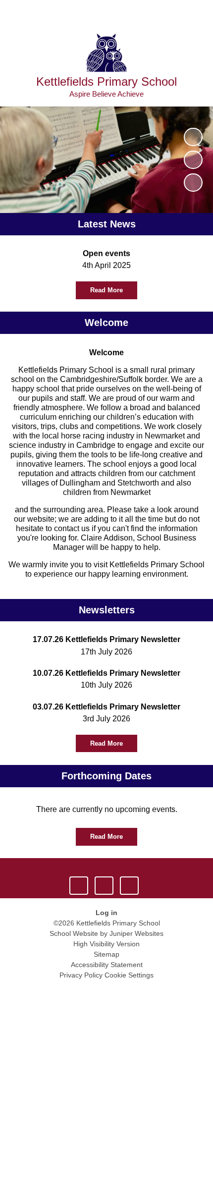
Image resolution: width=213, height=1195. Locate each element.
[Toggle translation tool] (148, 12)
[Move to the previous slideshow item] (193, 160)
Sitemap (106, 954)
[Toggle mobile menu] (200, 12)
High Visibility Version (106, 944)
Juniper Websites (136, 933)
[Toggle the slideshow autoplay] (193, 137)
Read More (106, 290)
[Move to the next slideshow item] (193, 182)
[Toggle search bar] (173, 12)
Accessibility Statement (107, 965)
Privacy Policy (81, 975)
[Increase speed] (129, 885)
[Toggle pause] (78, 885)
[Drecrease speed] (104, 885)
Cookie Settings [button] (129, 975)
